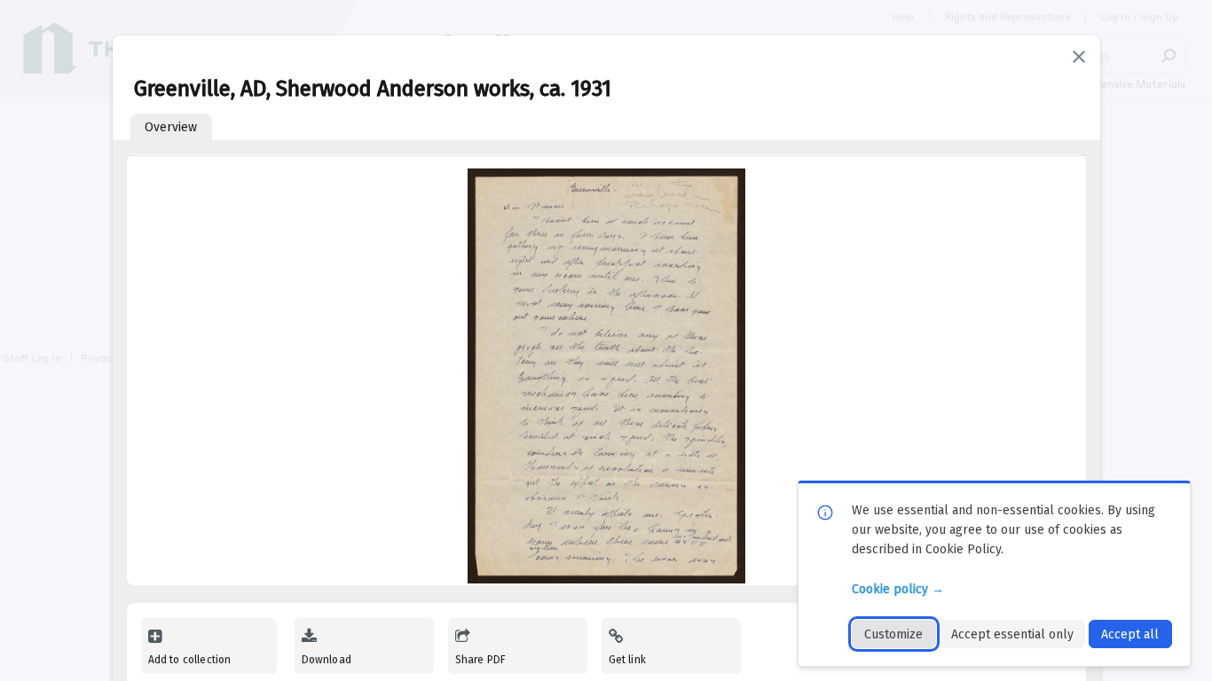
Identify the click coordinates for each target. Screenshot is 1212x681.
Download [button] (326, 660)
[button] (1079, 56)
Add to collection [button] (190, 660)
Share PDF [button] (481, 660)
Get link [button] (627, 660)
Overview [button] (171, 127)
